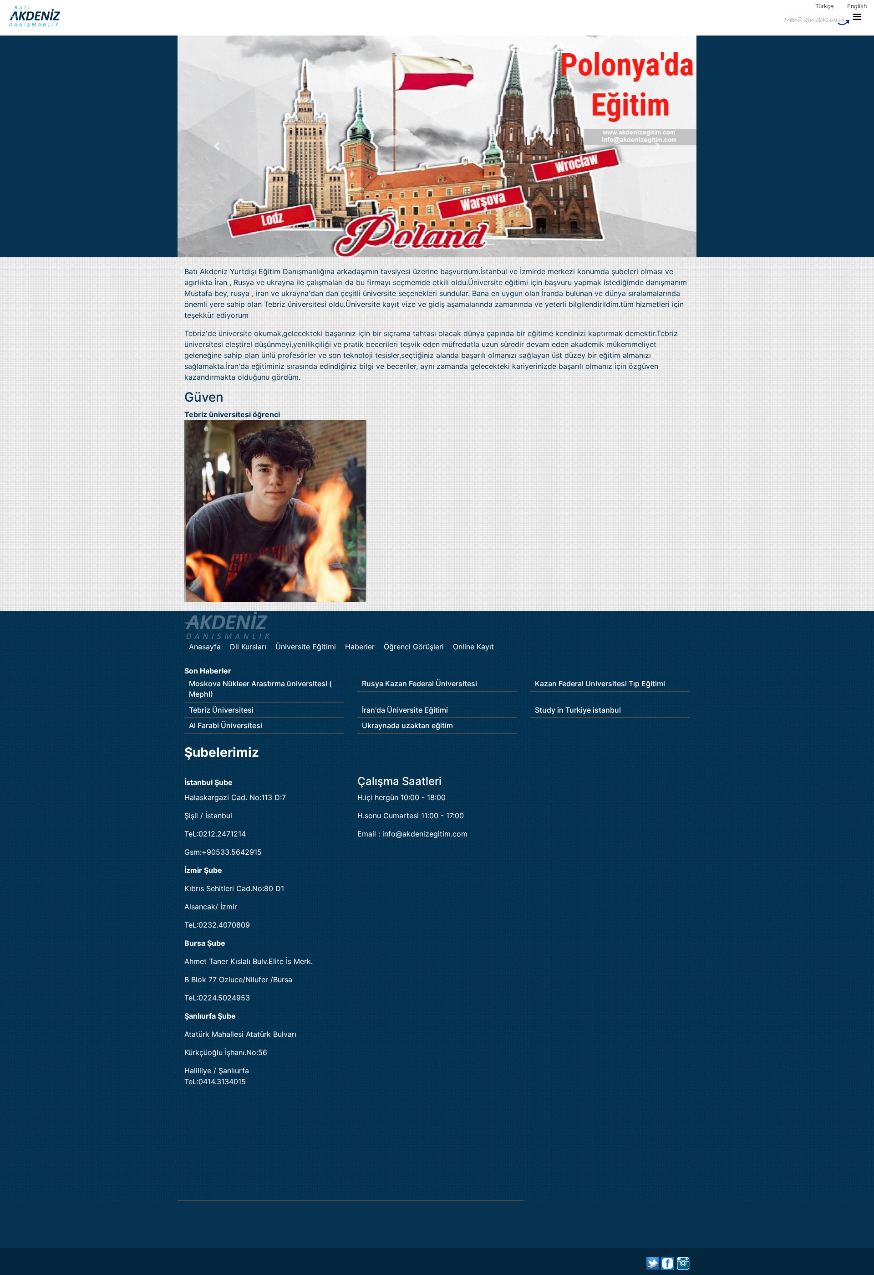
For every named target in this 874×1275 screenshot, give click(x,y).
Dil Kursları (248, 646)
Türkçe (824, 6)
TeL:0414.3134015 (215, 1081)
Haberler (360, 646)
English (857, 6)
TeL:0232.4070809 (217, 924)
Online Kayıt (473, 646)
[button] (216, 146)
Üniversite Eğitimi (305, 646)
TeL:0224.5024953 (217, 997)
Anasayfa (205, 646)
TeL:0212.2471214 (215, 833)
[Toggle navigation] (821, 18)
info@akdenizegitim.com (424, 833)
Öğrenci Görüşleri (414, 646)
